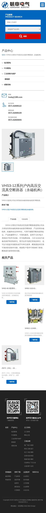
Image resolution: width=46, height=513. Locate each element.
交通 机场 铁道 (28, 456)
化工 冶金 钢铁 (28, 452)
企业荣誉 (26, 487)
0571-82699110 (14, 106)
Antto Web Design (29, 506)
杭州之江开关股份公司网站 (22, 500)
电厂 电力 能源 (28, 445)
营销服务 (8, 472)
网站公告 (27, 435)
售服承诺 (8, 480)
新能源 (7, 79)
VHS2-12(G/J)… (31, 288)
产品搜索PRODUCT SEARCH (13, 16)
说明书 (16, 483)
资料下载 (17, 472)
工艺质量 (26, 483)
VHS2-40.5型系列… (9, 288)
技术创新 (26, 480)
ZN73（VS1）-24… (9, 368)
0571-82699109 (15, 113)
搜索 (25, 36)
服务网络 (8, 476)
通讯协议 (17, 487)
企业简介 (26, 476)
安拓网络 (20, 506)
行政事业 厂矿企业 (30, 462)
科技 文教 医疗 (28, 449)
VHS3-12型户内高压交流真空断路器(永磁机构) (17, 209)
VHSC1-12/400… (31, 328)
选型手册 (17, 480)
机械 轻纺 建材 (28, 459)
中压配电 (7, 68)
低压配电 (7, 63)
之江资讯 (27, 427)
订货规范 (17, 490)
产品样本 (17, 476)
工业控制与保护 (10, 74)
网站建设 (13, 506)
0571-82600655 (15, 120)
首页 (3, 55)
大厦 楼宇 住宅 (28, 466)
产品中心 (14, 427)
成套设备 (7, 84)
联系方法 (36, 472)
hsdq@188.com (15, 97)
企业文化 (26, 490)
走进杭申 (26, 472)
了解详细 (11, 302)
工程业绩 (27, 441)
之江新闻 (27, 431)
